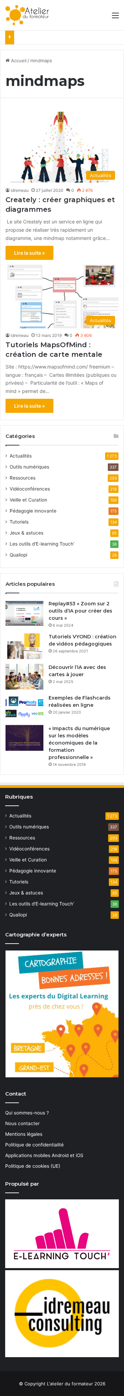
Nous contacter (22, 1123)
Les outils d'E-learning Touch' (42, 544)
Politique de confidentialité (34, 1144)
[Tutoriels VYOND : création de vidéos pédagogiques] (24, 646)
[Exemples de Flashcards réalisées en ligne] (24, 707)
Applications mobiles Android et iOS (44, 1155)
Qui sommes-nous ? (27, 1112)
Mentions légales (23, 1134)
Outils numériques (29, 467)
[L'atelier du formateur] (27, 15)
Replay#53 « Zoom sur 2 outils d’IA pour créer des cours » (80, 611)
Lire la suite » (29, 253)
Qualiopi (18, 555)
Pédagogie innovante (33, 511)
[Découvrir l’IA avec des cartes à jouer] (24, 677)
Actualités (21, 456)
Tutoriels (19, 522)
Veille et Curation (28, 500)
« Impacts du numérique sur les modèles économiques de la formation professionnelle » (79, 742)
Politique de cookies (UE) (32, 1166)
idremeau (20, 190)
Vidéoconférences (30, 489)
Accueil (18, 60)
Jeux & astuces (26, 533)
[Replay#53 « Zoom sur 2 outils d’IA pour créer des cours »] (24, 613)
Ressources (22, 478)
